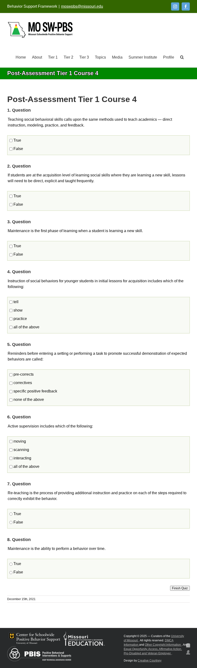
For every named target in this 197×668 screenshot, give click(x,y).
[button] (182, 57)
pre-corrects (23, 374)
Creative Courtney (149, 660)
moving (19, 441)
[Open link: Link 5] (40, 30)
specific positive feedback (34, 391)
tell (15, 302)
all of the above (25, 327)
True (16, 140)
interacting (21, 458)
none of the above (28, 399)
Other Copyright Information (163, 644)
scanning (20, 450)
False (17, 149)
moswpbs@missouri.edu (82, 6)
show (17, 310)
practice (19, 319)
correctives (22, 383)
